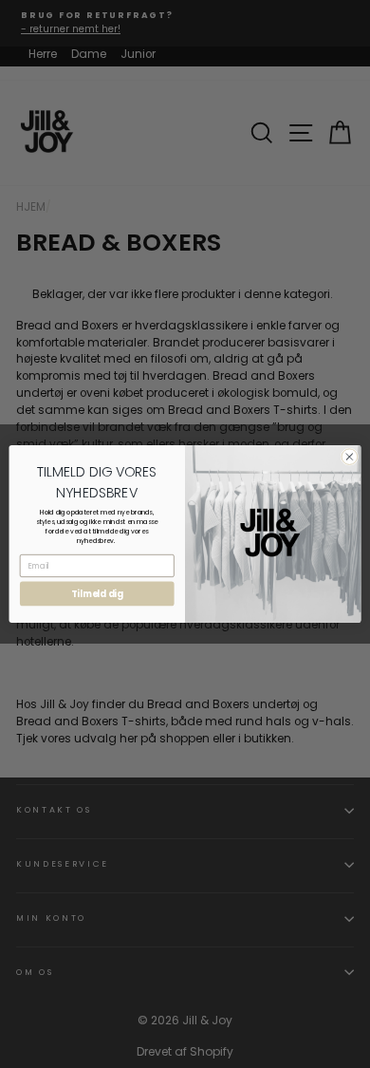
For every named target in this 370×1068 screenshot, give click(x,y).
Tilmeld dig (97, 594)
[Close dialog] (350, 457)
